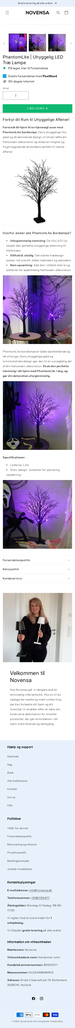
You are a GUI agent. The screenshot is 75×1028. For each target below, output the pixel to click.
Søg (9, 764)
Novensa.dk (26, 1021)
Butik (10, 772)
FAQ (10, 805)
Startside (13, 756)
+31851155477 (40, 898)
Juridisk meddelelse (19, 869)
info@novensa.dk (40, 890)
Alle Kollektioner (17, 780)
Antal (6, 88)
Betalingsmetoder (18, 861)
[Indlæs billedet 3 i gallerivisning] (57, 42)
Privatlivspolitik (16, 852)
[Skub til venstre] (4, 44)
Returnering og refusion (22, 844)
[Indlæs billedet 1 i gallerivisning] (18, 42)
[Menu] (7, 13)
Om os (11, 797)
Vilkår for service (17, 828)
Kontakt (12, 789)
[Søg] (58, 13)
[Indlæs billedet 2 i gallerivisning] (37, 42)
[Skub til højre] (71, 44)
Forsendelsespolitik (19, 836)
